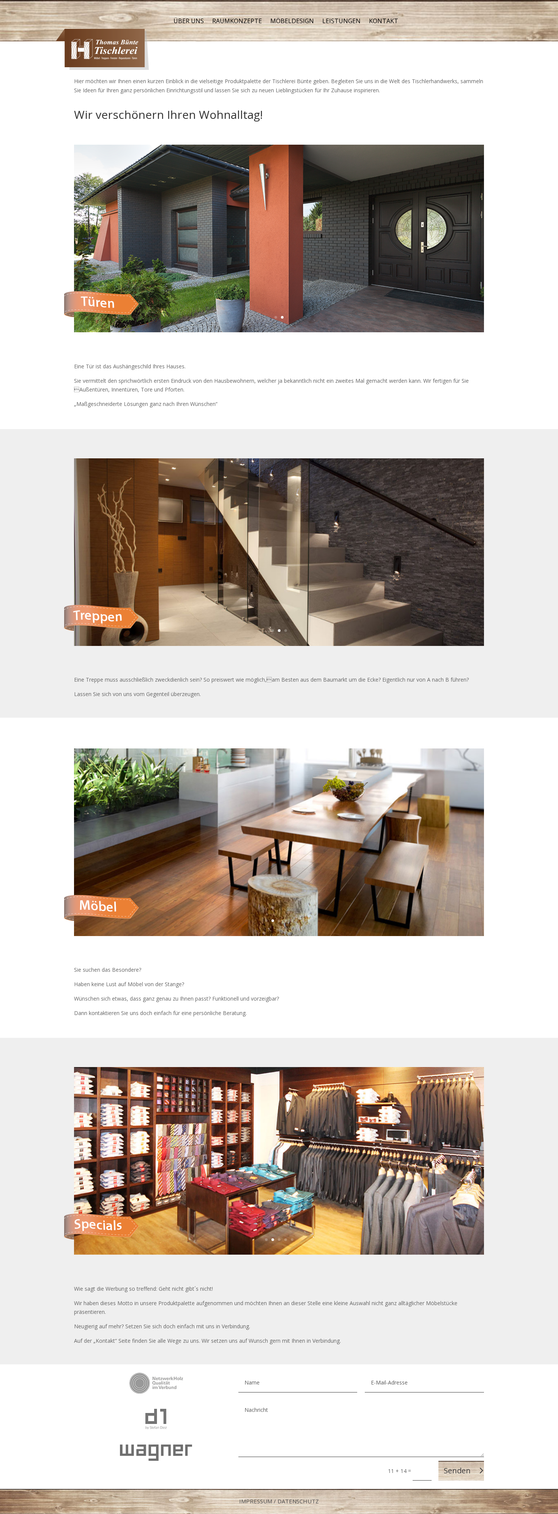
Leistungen (341, 21)
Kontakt (383, 21)
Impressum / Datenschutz (279, 1501)
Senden (457, 1470)
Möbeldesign (292, 21)
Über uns (188, 21)
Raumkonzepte (237, 21)
